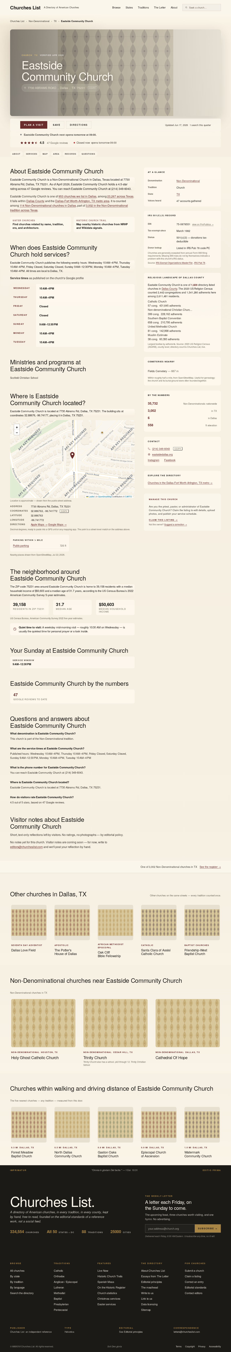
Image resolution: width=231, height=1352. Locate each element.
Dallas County (35, 201)
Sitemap (146, 1310)
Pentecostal (60, 1310)
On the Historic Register (111, 1287)
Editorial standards (195, 1287)
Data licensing (149, 1304)
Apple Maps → (39, 524)
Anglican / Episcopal (65, 1282)
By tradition (16, 1282)
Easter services (106, 1304)
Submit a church (194, 1270)
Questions (88, 153)
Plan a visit (33, 125)
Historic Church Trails (110, 1276)
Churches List (17, 21)
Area (56, 153)
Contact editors (193, 1293)
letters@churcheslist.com (187, 1331)
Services (31, 153)
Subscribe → (207, 1228)
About (174, 7)
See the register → (210, 867)
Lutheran (59, 1287)
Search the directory (22, 1293)
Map (45, 153)
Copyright (190, 1346)
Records (70, 153)
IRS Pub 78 (199, 262)
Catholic (58, 1270)
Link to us (146, 1298)
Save (56, 125)
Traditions (143, 7)
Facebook (169, 460)
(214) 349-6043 (161, 448)
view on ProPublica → (203, 224)
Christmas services (108, 1298)
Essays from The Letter (155, 1276)
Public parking (21, 545)
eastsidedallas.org (162, 454)
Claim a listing (193, 1276)
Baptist (58, 1298)
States (129, 7)
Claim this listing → (163, 519)
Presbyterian (61, 1304)
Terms (179, 1346)
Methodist (59, 1293)
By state (15, 1276)
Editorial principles (151, 1282)
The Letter (160, 7)
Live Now (102, 1270)
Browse (116, 7)
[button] (72, 455)
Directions (79, 125)
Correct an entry (194, 1282)
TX (55, 21)
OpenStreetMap (105, 496)
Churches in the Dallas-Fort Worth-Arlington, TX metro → (180, 483)
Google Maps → (57, 524)
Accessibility (215, 1346)
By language (17, 1287)
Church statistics (107, 1293)
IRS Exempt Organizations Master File (174, 262)
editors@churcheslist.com (26, 847)
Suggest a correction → (175, 524)
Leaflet (91, 496)
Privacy (201, 1346)
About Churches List (153, 1270)
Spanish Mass (105, 1282)
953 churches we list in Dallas (77, 196)
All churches (17, 1270)
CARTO (128, 496)
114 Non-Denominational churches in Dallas (48, 205)
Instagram (153, 460)
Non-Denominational (39, 21)
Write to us (147, 1293)
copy (92, 87)
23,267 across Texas (120, 196)
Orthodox (59, 1276)
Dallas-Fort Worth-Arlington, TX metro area (82, 201)
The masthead (149, 1287)
